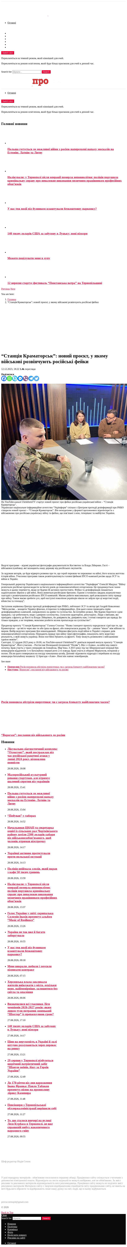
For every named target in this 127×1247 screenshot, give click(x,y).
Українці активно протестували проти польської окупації (28, 855)
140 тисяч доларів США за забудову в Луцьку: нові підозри (47, 233)
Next (12, 289)
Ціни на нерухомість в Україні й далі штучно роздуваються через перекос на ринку (32, 1045)
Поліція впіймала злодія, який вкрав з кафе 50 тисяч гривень (32, 870)
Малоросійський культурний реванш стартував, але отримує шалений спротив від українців (28, 778)
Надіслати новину (17, 44)
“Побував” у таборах (21, 815)
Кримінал (12, 39)
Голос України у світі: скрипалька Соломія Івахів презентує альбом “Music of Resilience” (30, 917)
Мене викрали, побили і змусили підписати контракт (29, 968)
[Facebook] (4, 378)
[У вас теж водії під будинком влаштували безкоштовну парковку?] (66, 196)
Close (4, 1215)
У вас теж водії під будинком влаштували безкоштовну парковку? (52, 208)
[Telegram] (31, 378)
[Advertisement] (63, 328)
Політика (12, 36)
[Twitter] (36, 378)
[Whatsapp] (9, 378)
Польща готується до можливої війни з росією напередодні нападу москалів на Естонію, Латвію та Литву (30, 798)
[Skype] (15, 378)
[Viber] (25, 378)
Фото (10, 41)
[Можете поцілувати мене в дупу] (66, 246)
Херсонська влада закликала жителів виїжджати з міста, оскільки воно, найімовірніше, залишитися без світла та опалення (32, 987)
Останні (11, 22)
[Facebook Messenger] (20, 378)
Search (46, 72)
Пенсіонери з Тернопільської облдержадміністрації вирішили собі (31, 1106)
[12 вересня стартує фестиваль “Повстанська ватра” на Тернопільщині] (66, 270)
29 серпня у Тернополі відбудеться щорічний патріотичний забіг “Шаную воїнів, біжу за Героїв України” (30, 1065)
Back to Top (7, 1212)
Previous (5, 289)
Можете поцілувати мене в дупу (28, 258)
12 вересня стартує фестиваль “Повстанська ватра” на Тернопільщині (54, 283)
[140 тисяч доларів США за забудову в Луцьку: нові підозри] (66, 221)
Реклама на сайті (16, 47)
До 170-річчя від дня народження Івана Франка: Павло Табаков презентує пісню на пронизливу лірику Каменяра (29, 1088)
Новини (11, 33)
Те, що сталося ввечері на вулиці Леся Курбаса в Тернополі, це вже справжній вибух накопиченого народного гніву (30, 1125)
